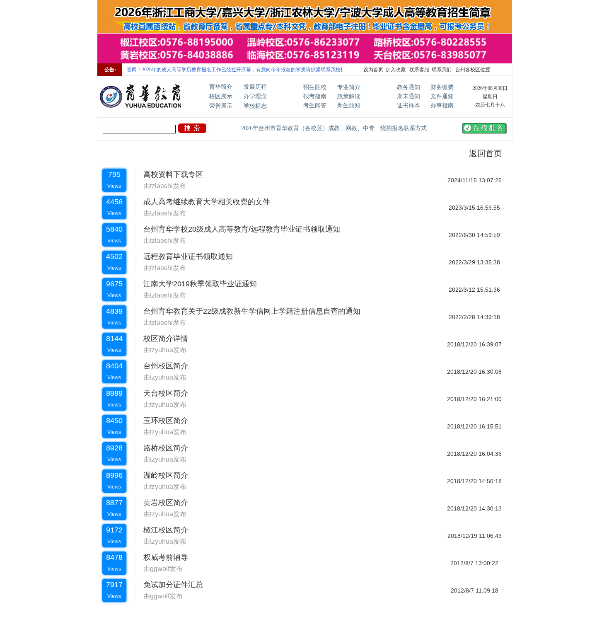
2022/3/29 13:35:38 (474, 262)
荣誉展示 (220, 106)
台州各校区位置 (472, 70)
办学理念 (255, 96)
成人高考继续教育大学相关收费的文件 (202, 202)
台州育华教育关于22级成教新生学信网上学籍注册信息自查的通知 (247, 311)
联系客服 (418, 70)
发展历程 (255, 87)
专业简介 (348, 87)
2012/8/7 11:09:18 (474, 590)
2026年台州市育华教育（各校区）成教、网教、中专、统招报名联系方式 (334, 128)
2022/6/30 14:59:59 (474, 235)
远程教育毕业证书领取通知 (184, 256)
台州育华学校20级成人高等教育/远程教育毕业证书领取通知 (237, 229)
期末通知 (408, 96)
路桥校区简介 (161, 448)
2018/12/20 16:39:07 (474, 344)
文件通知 (442, 96)
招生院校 (314, 87)
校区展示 (220, 96)
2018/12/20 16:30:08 (474, 371)
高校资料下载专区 (169, 174)
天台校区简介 (161, 393)
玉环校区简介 (161, 420)
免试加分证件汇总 (169, 585)
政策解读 (348, 96)
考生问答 (314, 105)
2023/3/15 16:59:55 (474, 207)
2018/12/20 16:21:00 (474, 399)
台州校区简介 (161, 366)
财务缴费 (442, 87)
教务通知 (408, 87)
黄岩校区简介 (161, 502)
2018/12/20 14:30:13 (474, 508)
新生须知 (348, 105)
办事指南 (442, 105)
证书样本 (408, 105)
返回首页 (480, 153)
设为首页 (373, 70)
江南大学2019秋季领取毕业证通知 (196, 284)
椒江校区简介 (161, 530)
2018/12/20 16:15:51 (474, 426)
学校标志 (255, 106)
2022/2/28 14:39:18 (474, 317)
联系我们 (442, 70)
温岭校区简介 (161, 475)
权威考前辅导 (161, 557)
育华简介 (220, 87)
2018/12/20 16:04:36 (474, 453)
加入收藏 (396, 70)
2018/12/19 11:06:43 (474, 535)
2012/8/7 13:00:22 (474, 563)
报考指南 (314, 96)
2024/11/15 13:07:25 (474, 180)
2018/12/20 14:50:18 (474, 481)
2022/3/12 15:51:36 (474, 289)
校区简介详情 (161, 338)
